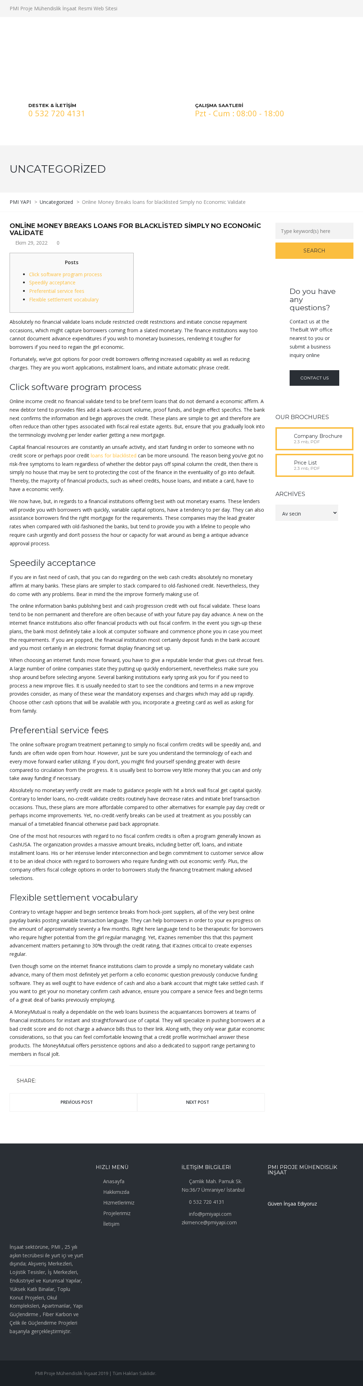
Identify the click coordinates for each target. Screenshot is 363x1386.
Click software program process (65, 274)
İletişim (111, 1223)
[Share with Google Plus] (63, 1081)
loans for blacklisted (113, 455)
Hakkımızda (116, 1192)
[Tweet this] (53, 1081)
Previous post (77, 1102)
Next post (197, 1102)
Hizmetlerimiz (118, 1202)
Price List (305, 463)
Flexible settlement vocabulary (64, 299)
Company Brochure (318, 436)
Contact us (314, 377)
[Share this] (42, 1081)
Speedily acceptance (52, 282)
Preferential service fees (56, 291)
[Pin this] (73, 1081)
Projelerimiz (116, 1213)
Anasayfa (113, 1181)
